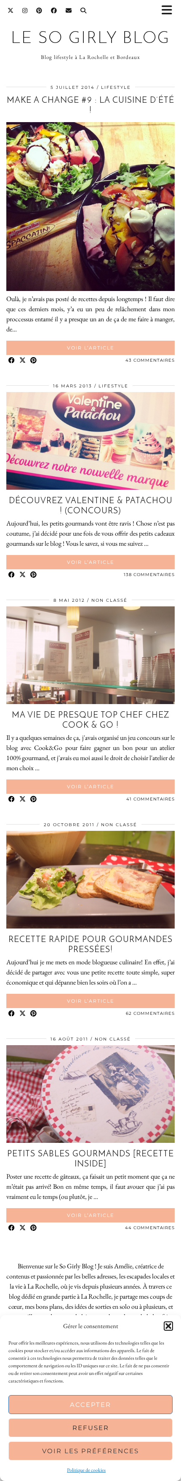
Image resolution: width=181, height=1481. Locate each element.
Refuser (90, 1428)
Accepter (90, 1405)
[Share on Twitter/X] (22, 360)
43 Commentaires (150, 360)
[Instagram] (25, 10)
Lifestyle (116, 87)
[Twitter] (11, 10)
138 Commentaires (149, 574)
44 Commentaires (150, 1227)
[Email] (69, 10)
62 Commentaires (150, 1013)
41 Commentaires (150, 799)
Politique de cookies (86, 1470)
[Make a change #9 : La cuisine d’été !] (90, 288)
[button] (170, 10)
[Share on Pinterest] (33, 360)
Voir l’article (90, 348)
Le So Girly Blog (90, 39)
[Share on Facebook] (11, 360)
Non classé (109, 600)
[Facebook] (54, 10)
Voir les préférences (90, 1451)
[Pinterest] (39, 10)
